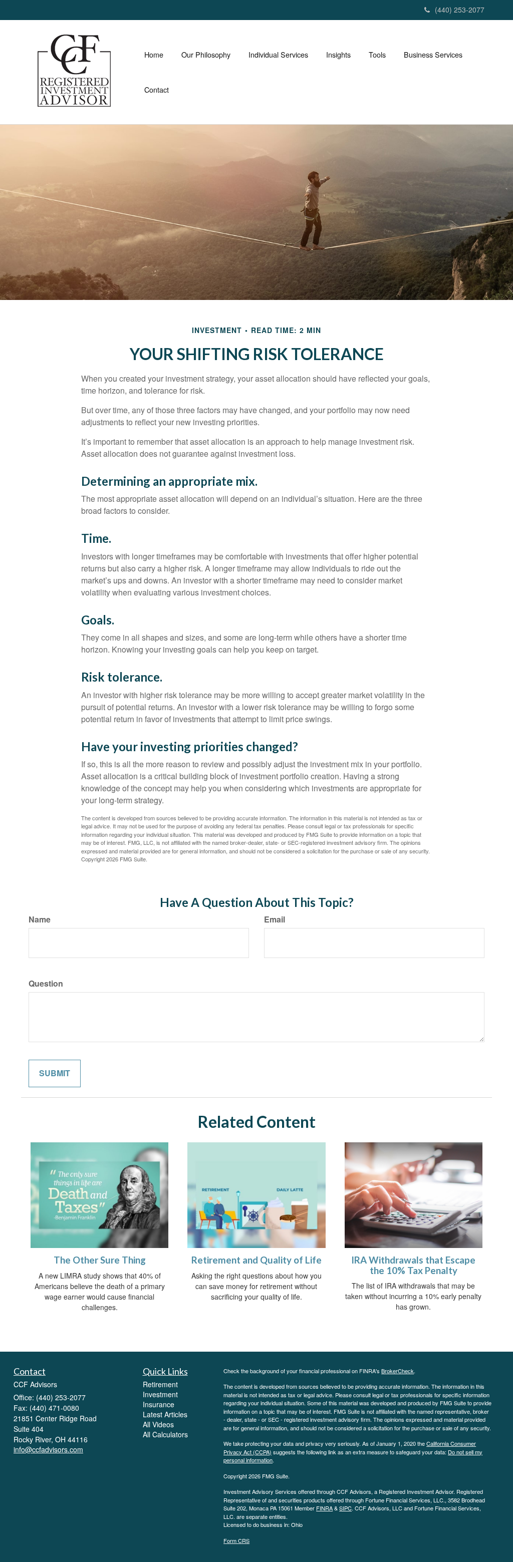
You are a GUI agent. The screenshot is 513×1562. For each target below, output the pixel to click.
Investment (160, 1394)
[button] (205, 54)
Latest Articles (165, 1414)
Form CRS (236, 1540)
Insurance (158, 1404)
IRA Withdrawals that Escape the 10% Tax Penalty (413, 1265)
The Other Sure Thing (100, 1260)
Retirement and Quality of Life (256, 1260)
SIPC (345, 1508)
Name (40, 919)
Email (274, 919)
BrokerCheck (397, 1371)
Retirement (160, 1384)
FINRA (324, 1508)
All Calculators (165, 1434)
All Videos (158, 1424)
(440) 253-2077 (459, 10)
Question (46, 983)
